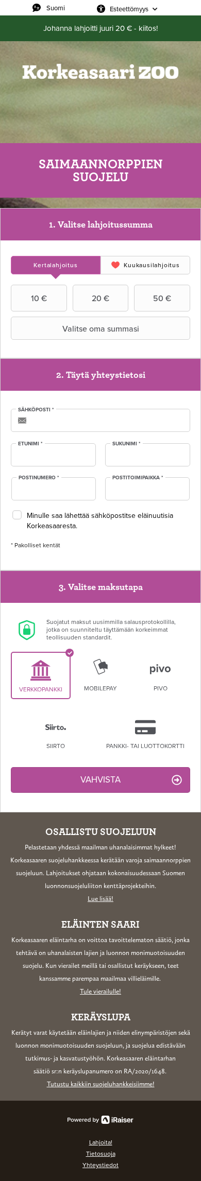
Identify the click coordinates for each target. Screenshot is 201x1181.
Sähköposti (36, 410)
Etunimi (30, 444)
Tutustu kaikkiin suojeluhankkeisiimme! (101, 1084)
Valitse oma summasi (100, 328)
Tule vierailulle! (100, 991)
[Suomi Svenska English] (62, 7)
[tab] (55, 265)
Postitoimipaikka (137, 478)
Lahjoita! (100, 1142)
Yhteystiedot (100, 1165)
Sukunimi (126, 444)
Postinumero (39, 478)
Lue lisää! (100, 898)
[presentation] (55, 265)
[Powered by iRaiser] (100, 1119)
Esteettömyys (129, 8)
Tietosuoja (100, 1153)
